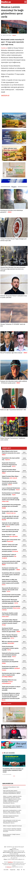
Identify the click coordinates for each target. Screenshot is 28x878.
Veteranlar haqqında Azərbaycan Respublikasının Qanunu (11, 816)
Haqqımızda (12, 869)
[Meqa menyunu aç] (25, 2)
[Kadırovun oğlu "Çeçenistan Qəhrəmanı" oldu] (14, 398)
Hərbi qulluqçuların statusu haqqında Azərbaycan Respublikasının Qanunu (11, 806)
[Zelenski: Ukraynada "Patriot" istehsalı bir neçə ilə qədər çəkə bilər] (14, 284)
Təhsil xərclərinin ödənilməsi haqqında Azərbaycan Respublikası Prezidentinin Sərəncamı (12, 830)
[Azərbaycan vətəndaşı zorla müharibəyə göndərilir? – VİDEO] (14, 199)
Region (14, 35)
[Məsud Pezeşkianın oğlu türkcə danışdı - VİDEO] (14, 341)
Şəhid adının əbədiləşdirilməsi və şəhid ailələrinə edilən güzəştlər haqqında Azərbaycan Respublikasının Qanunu (12, 812)
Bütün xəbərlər (7, 703)
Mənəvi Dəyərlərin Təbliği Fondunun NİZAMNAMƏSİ (11, 835)
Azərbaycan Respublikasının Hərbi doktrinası (11, 788)
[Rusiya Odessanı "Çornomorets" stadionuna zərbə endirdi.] (14, 427)
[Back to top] (24, 874)
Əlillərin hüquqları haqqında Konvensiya (12, 825)
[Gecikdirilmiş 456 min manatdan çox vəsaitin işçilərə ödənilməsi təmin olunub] (14, 761)
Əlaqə (18, 869)
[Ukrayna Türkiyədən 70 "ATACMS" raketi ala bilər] (14, 313)
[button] (24, 766)
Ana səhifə (6, 869)
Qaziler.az (4, 48)
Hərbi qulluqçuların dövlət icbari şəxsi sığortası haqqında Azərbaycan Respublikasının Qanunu (12, 821)
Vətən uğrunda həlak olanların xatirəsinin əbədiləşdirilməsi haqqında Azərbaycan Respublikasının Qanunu (12, 792)
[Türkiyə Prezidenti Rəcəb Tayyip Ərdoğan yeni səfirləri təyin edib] (14, 227)
